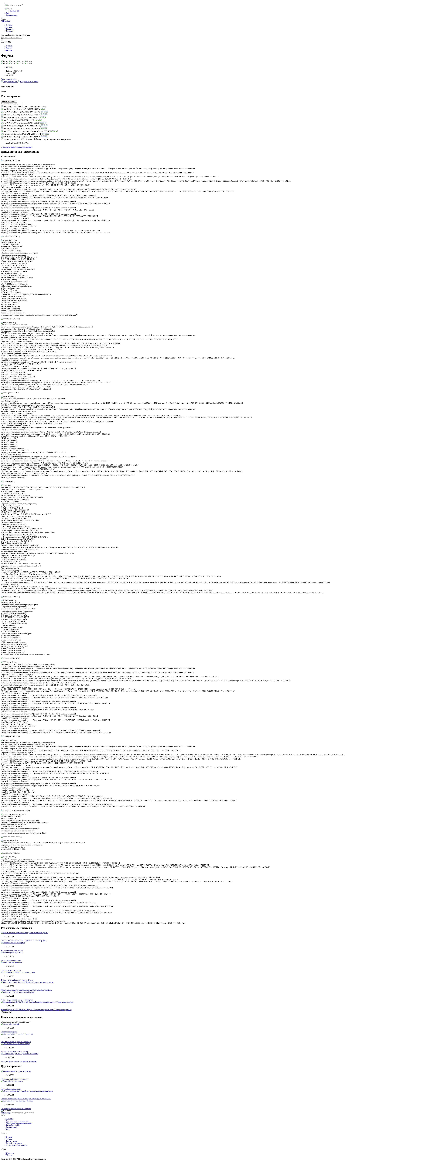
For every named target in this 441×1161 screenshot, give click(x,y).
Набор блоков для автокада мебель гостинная (19, 1061)
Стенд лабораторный (9, 1032)
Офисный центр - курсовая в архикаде (16, 1042)
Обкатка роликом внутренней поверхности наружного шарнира (26, 1099)
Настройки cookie (12, 1125)
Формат (9, 48)
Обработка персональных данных (19, 1123)
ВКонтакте (10, 1153)
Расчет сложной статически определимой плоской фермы (23, 941)
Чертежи (9, 25)
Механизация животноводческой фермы (17, 1000)
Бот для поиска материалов (16, 1145)
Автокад (9, 50)
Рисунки (9, 27)
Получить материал (8, 79)
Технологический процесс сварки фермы (17, 980)
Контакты (9, 31)
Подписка (9, 29)
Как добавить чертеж (14, 1143)
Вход (7, 13)
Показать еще (6, 1012)
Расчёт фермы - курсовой (11, 960)
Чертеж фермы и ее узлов (11, 970)
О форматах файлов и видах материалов (17, 147)
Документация (11, 1141)
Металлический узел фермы (12, 950)
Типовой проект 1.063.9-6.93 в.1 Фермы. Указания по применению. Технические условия (36, 1010)
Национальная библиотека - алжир (14, 1052)
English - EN (15, 11)
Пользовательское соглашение (17, 1121)
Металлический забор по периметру (15, 1079)
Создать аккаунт (12, 15)
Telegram (9, 1155)
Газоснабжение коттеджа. (11, 1089)
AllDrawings (5, 21)
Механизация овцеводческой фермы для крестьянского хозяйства (26, 990)
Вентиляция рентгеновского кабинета (16, 1109)
